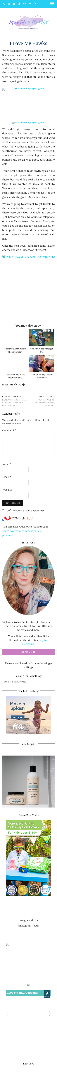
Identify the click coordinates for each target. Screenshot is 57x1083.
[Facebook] (24, 3)
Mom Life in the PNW (33, 1077)
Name (6, 464)
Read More (28, 652)
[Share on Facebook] (16, 384)
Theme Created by (29, 1080)
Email (6, 477)
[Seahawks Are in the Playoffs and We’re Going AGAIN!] (15, 363)
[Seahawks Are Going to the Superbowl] (15, 337)
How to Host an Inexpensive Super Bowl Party (44, 400)
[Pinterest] (14, 3)
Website (7, 489)
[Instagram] (9, 3)
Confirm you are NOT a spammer (24, 510)
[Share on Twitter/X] (20, 384)
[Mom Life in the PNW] (28, 22)
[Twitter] (4, 3)
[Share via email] (12, 384)
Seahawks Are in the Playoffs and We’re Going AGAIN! (14, 400)
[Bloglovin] (30, 3)
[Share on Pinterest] (24, 384)
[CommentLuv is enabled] (18, 519)
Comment (9, 430)
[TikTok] (19, 3)
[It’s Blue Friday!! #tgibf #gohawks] (41, 363)
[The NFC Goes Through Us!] (41, 337)
